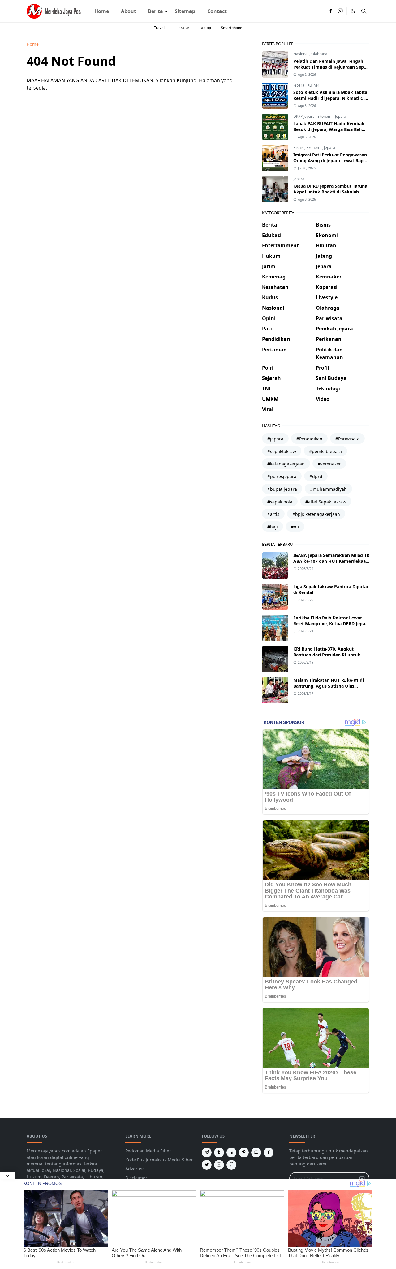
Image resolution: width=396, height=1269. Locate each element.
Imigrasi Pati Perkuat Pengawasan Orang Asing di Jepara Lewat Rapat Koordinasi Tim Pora (330, 160)
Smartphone (231, 27)
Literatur (181, 27)
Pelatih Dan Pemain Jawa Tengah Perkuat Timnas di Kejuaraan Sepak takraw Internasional (331, 67)
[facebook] (330, 11)
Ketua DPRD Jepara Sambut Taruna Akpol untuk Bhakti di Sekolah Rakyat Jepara (330, 192)
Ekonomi (325, 116)
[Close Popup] (7, 1175)
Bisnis (298, 147)
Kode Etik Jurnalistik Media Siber (159, 1160)
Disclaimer (136, 1178)
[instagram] (340, 11)
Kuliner (313, 85)
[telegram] (207, 1152)
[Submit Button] (362, 1178)
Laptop (205, 27)
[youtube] (256, 1152)
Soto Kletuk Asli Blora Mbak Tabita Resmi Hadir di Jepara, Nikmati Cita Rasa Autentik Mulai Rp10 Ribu (331, 98)
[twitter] (207, 1165)
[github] (231, 1165)
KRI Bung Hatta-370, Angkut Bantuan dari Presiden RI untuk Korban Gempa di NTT (326, 655)
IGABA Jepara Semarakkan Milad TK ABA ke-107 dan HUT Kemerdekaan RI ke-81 (331, 561)
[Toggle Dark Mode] (353, 11)
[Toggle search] (363, 11)
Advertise (135, 1169)
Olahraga (319, 54)
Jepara (299, 85)
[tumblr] (219, 1152)
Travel (159, 27)
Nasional (301, 54)
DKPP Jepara (304, 116)
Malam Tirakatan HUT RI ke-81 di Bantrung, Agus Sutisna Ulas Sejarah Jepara (328, 686)
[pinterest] (244, 1152)
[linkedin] (231, 1152)
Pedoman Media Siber (148, 1151)
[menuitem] (101, 11)
